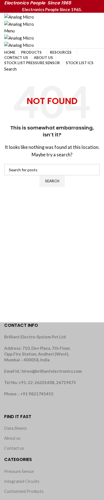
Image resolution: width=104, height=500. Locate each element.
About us (12, 438)
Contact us (14, 447)
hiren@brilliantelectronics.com (52, 371)
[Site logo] (19, 16)
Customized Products (24, 491)
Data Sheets (15, 428)
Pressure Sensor (19, 471)
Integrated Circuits (21, 481)
